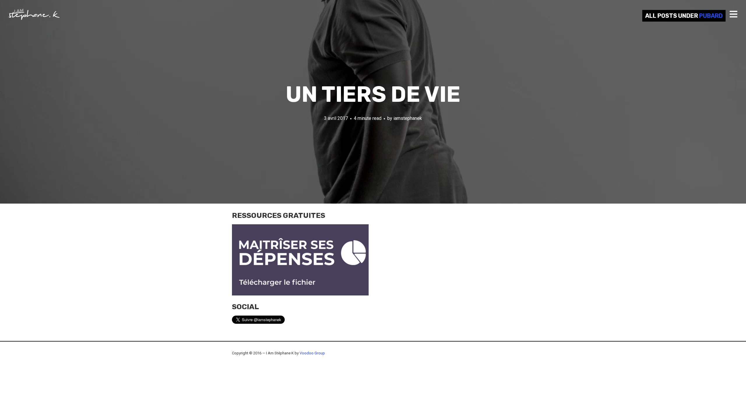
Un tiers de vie (373, 94)
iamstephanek (407, 118)
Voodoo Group (312, 353)
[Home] (34, 14)
